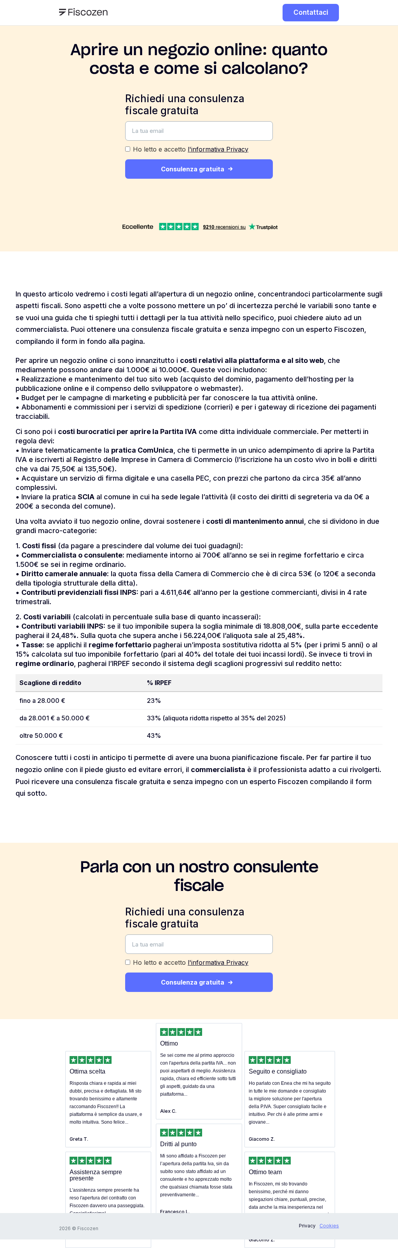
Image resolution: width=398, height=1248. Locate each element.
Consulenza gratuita (192, 169)
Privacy (307, 1226)
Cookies (329, 1226)
